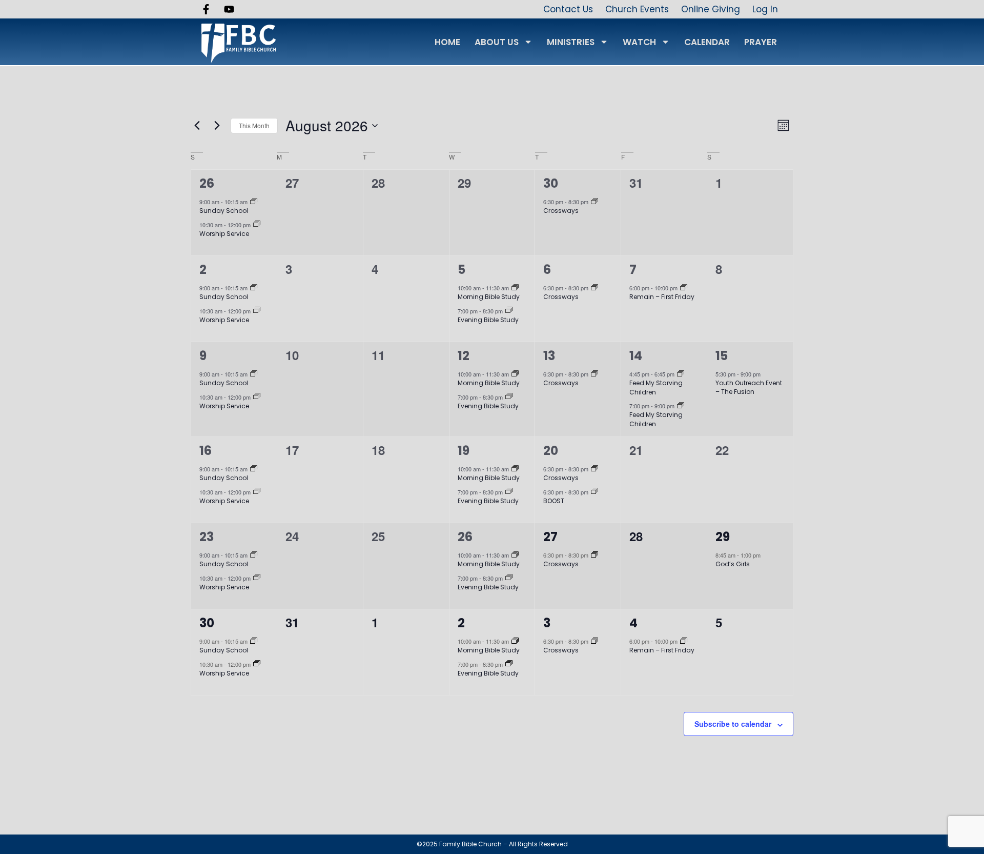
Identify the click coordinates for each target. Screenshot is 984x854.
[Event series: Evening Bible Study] (508, 311)
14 (635, 355)
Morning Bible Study (489, 296)
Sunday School (223, 210)
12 (463, 355)
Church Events (637, 9)
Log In (765, 9)
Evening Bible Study (488, 319)
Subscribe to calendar (732, 724)
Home (447, 42)
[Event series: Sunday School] (253, 202)
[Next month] (217, 126)
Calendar (707, 42)
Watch (639, 42)
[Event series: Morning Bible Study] (515, 288)
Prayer (760, 42)
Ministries (570, 42)
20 (550, 450)
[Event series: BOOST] (594, 492)
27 (550, 536)
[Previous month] (197, 126)
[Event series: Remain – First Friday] (683, 288)
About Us (497, 42)
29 (722, 536)
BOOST (553, 500)
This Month (254, 125)
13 (549, 355)
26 (206, 183)
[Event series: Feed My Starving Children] (680, 374)
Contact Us (568, 9)
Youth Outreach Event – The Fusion (748, 387)
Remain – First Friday (661, 296)
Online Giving (710, 9)
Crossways (561, 210)
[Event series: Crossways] (594, 202)
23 (206, 536)
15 (721, 355)
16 (205, 450)
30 (550, 183)
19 (463, 450)
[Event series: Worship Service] (256, 225)
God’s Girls (732, 564)
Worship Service (224, 233)
